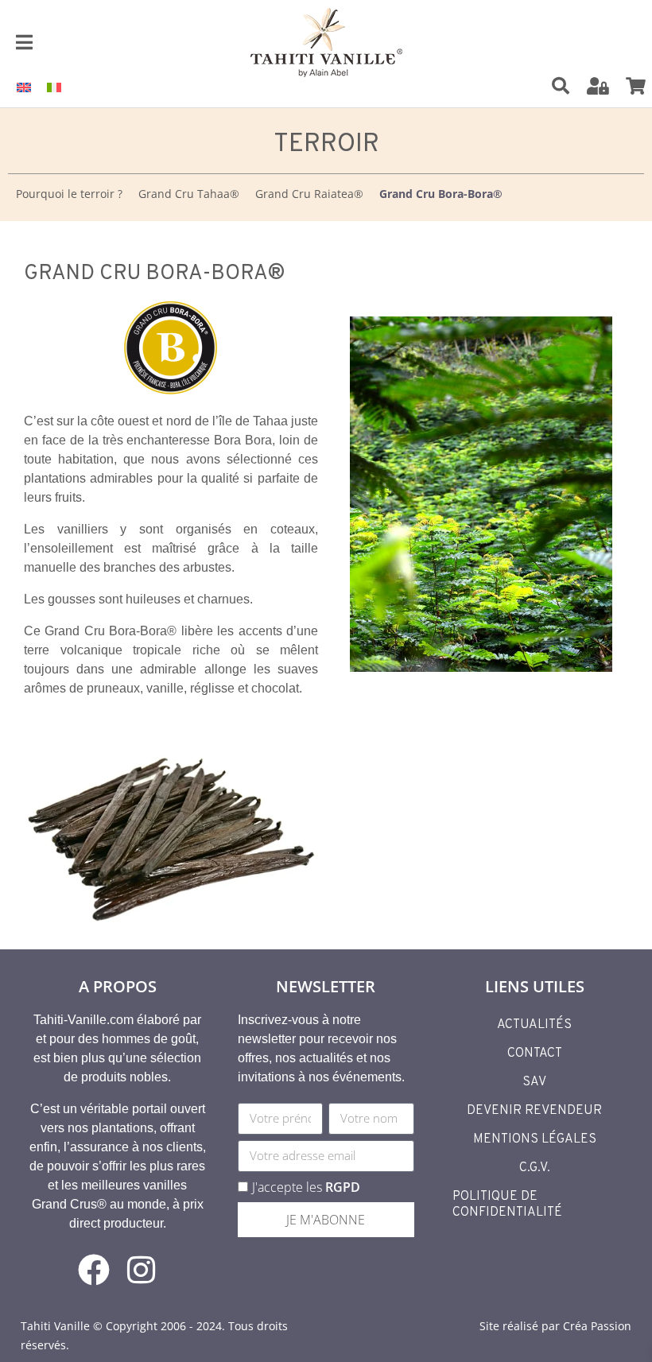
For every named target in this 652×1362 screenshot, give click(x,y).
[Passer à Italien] (54, 86)
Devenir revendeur (534, 1111)
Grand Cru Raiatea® (309, 193)
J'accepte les (306, 1187)
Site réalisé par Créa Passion (555, 1325)
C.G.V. (534, 1168)
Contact (534, 1053)
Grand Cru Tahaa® (188, 193)
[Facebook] (94, 1270)
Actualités (534, 1025)
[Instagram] (141, 1270)
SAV (534, 1082)
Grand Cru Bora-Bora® (441, 193)
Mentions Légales (534, 1139)
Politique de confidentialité (507, 1204)
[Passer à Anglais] (24, 86)
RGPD (342, 1187)
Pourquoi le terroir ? (69, 193)
